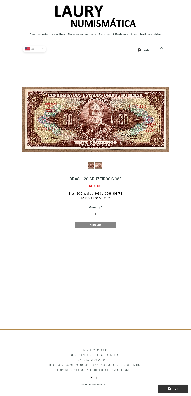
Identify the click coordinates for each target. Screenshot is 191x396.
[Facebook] (96, 377)
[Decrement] (91, 213)
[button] (162, 49)
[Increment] (99, 213)
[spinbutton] (95, 213)
